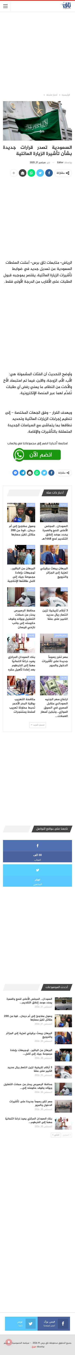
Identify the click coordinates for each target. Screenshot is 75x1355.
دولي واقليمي (60, 635)
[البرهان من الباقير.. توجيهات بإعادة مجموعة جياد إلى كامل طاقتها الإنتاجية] (21, 555)
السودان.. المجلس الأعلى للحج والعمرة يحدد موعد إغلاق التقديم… (29, 1001)
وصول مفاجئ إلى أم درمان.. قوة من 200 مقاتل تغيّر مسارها (28, 1018)
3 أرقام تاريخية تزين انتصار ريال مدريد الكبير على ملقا (29, 1069)
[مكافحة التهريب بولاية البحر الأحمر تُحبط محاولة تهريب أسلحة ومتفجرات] (21, 685)
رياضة (64, 589)
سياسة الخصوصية (20, 1343)
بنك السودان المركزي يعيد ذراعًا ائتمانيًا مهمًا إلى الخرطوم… (28, 1120)
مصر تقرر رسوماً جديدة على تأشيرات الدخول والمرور (30, 1103)
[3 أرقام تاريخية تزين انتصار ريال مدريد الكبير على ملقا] (54, 597)
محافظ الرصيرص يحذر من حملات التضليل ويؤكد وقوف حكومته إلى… (28, 1086)
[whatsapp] (37, 451)
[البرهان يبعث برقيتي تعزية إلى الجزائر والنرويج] (54, 555)
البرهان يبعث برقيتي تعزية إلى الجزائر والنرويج (29, 1035)
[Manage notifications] (9, 1342)
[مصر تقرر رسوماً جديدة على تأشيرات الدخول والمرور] (54, 643)
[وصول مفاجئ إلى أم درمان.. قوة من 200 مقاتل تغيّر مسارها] (21, 512)
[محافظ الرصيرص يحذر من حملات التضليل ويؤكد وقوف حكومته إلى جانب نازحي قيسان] (21, 597)
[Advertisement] (37, 52)
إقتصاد (31, 635)
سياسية (63, 504)
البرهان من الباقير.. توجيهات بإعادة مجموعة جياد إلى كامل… (31, 1052)
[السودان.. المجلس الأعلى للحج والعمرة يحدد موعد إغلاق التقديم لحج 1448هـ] (54, 512)
